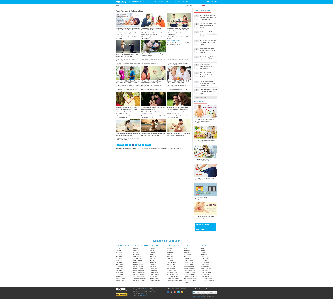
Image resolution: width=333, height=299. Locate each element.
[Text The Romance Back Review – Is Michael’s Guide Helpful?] (128, 125)
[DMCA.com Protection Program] (121, 294)
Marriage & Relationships (191, 278)
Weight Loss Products (173, 278)
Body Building (119, 270)
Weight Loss (153, 270)
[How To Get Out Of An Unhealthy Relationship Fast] (153, 20)
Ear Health (119, 252)
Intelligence (204, 254)
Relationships (175, 1)
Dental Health (119, 268)
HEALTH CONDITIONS (140, 245)
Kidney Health (119, 272)
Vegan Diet (170, 258)
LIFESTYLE (205, 245)
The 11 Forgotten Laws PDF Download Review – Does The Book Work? (208, 83)
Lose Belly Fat (137, 258)
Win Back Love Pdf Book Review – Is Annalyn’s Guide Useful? (208, 34)
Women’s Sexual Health (139, 278)
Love (185, 248)
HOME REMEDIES (173, 245)
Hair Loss (152, 258)
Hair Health (170, 260)
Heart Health (119, 264)
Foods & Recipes (154, 274)
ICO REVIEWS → (201, 229)
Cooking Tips (204, 256)
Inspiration (187, 250)
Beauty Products (154, 278)
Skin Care (152, 260)
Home (117, 5)
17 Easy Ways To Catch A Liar (150, 63)
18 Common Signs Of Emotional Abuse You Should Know (206, 66)
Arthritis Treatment (138, 266)
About (168, 295)
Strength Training (120, 280)
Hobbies (203, 252)
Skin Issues (136, 252)
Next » (148, 144)
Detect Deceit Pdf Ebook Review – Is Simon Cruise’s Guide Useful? (208, 75)
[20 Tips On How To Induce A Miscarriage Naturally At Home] (205, 151)
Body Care (153, 256)
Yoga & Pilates (154, 272)
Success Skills (205, 266)
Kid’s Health (119, 258)
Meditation (170, 252)
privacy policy (200, 296)
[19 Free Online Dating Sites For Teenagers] (205, 189)
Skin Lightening (171, 268)
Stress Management (189, 274)
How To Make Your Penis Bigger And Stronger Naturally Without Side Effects (205, 121)
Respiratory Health (138, 268)
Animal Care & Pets (206, 278)
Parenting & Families (189, 272)
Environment (204, 258)
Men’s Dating (187, 256)
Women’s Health (120, 276)
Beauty (149, 1)
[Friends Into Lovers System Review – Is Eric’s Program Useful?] (153, 125)
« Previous (120, 144)
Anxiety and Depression (139, 280)
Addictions (135, 250)
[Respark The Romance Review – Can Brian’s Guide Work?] (153, 72)
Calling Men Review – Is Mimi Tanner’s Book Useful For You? (208, 91)
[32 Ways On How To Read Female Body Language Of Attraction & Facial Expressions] (179, 20)
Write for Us (180, 295)
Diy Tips (203, 250)
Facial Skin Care (171, 262)
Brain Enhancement (138, 270)
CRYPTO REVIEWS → (203, 224)
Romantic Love (188, 258)
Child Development (189, 266)
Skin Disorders (137, 254)
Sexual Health (136, 262)
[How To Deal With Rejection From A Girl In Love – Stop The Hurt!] (128, 46)
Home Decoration (206, 272)
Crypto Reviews (134, 1)
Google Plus (144, 295)
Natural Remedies (172, 272)
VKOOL (147, 288)
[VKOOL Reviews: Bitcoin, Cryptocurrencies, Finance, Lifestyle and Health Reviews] (122, 1)
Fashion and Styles (155, 280)
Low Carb (118, 250)
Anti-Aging (152, 254)
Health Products (137, 260)
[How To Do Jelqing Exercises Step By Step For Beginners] (205, 170)
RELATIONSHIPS (189, 245)
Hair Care (152, 250)
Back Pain (169, 254)
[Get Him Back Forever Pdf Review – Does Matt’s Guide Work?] (153, 99)
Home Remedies (158, 1)
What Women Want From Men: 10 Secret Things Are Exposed (207, 51)
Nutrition (169, 250)
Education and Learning (207, 280)
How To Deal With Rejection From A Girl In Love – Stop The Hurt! (208, 42)
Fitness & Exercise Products (174, 280)
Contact (186, 295)
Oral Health (119, 256)
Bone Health (119, 260)
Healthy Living (171, 266)
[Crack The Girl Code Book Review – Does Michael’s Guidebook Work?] (128, 72)
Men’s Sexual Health (138, 276)
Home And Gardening (207, 276)
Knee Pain (170, 256)
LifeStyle (185, 1)
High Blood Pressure (138, 274)
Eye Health (119, 254)
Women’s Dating (188, 264)
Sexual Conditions (138, 264)
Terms (194, 296)
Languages (187, 252)
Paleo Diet (152, 264)
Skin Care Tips (171, 264)
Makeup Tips (153, 268)
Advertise (173, 295)
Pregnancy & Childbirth (173, 276)
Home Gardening (205, 270)
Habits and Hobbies (189, 270)
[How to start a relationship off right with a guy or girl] (153, 46)
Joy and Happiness (189, 268)
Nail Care (169, 248)
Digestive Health (120, 278)
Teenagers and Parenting (191, 276)
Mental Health (119, 274)
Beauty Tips (153, 262)
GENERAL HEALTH (122, 245)
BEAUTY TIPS (154, 245)
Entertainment (205, 262)
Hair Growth (153, 266)
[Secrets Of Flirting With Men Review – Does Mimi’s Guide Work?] (179, 72)
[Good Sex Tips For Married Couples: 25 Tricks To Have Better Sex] (128, 20)
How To (168, 1)
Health (142, 1)
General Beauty (154, 276)
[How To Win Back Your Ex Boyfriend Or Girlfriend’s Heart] (179, 40)
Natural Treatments (172, 274)
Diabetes (135, 248)
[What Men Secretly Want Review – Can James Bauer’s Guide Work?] (179, 99)
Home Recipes (205, 264)
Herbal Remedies (171, 270)
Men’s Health (119, 266)
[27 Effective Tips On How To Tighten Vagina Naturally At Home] (205, 208)
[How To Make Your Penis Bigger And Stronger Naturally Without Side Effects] (205, 111)
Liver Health (119, 262)
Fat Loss (152, 252)
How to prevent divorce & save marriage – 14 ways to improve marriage (208, 17)
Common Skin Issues (138, 272)
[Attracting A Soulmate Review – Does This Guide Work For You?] (128, 99)
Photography (204, 260)
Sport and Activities (206, 274)
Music (202, 248)
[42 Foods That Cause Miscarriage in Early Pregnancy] (205, 132)
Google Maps (144, 293)
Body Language (188, 260)
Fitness (118, 248)
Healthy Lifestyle (188, 262)
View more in (200, 97)
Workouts (152, 248)
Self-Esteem (187, 254)
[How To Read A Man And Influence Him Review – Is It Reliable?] (179, 125)
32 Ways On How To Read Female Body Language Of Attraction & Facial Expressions (178, 30)
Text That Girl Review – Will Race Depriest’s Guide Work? (208, 25)
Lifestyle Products (206, 268)
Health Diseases (137, 256)
